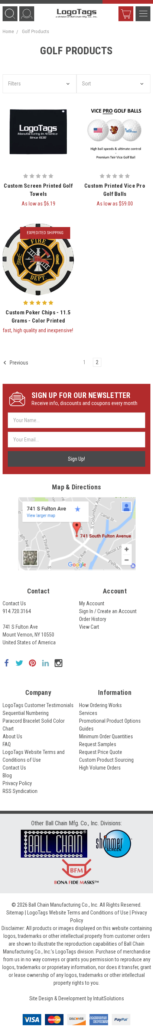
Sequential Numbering (26, 713)
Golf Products (35, 31)
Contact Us (14, 603)
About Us (12, 736)
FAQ (7, 744)
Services (88, 713)
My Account (91, 603)
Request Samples (97, 744)
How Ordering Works (100, 705)
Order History (92, 619)
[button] (39, 83)
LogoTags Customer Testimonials (38, 705)
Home (8, 31)
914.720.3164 (17, 611)
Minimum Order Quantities (106, 736)
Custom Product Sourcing (106, 760)
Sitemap (15, 913)
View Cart (125, 13)
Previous (18, 362)
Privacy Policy (17, 783)
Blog (7, 775)
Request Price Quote (100, 752)
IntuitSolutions (108, 998)
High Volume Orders (100, 768)
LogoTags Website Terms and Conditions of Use (77, 913)
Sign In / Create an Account (108, 611)
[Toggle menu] (143, 13)
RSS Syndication (20, 791)
